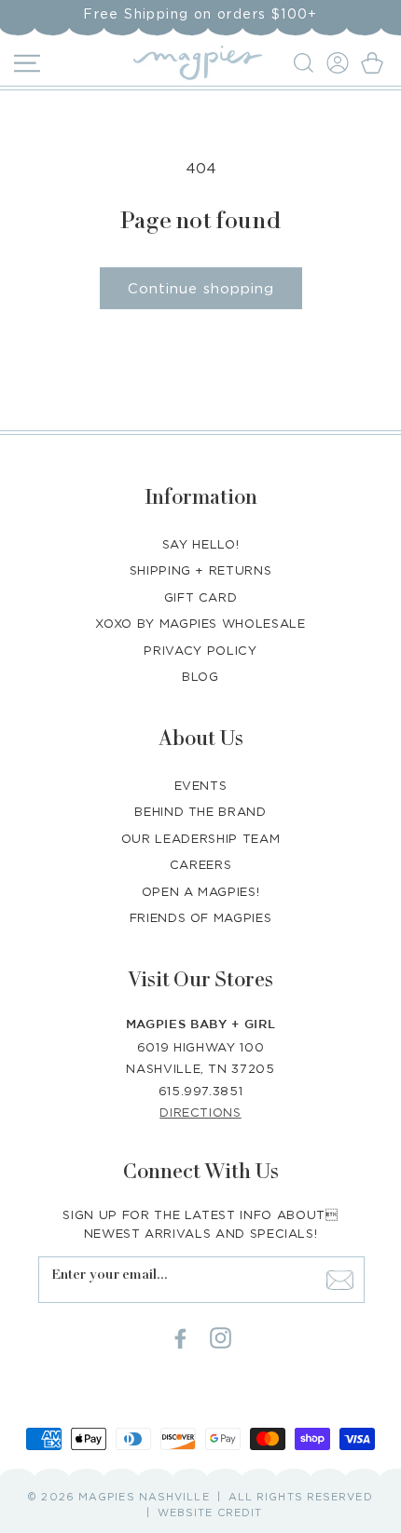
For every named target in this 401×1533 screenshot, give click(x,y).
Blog (200, 676)
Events (201, 785)
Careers (201, 864)
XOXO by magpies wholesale (200, 623)
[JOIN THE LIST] (339, 1279)
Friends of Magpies (201, 917)
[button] (306, 63)
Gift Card (201, 597)
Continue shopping (201, 287)
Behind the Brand (200, 811)
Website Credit (210, 1512)
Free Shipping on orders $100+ (200, 13)
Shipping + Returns (201, 570)
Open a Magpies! (201, 891)
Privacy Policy (200, 650)
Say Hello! (201, 543)
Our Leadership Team (200, 838)
